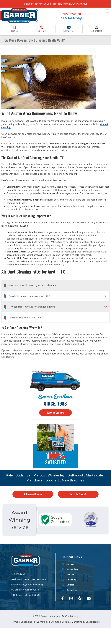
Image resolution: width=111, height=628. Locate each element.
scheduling (27, 353)
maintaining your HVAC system (32, 337)
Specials (70, 574)
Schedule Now (32, 494)
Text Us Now (77, 494)
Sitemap (55, 621)
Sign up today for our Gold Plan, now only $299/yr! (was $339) (55, 3)
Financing (71, 579)
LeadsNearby (93, 621)
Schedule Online (54, 412)
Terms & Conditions (21, 621)
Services (70, 564)
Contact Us (71, 590)
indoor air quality (50, 133)
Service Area (72, 569)
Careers (70, 584)
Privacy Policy (41, 621)
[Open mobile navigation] (107, 11)
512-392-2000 (71, 14)
